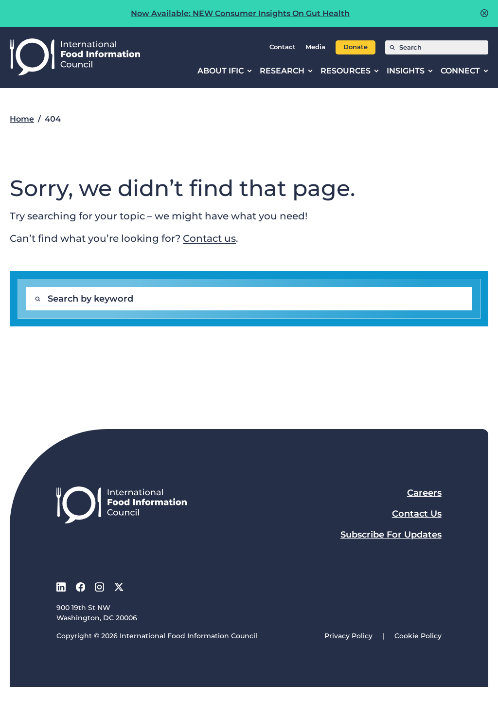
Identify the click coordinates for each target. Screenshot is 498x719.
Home (22, 119)
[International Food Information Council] (75, 57)
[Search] (392, 47)
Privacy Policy (348, 635)
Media (315, 47)
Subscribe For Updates (391, 534)
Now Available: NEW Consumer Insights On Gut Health (240, 13)
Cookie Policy (418, 635)
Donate (355, 47)
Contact (282, 47)
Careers (424, 492)
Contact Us (417, 513)
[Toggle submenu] (249, 71)
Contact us (209, 238)
